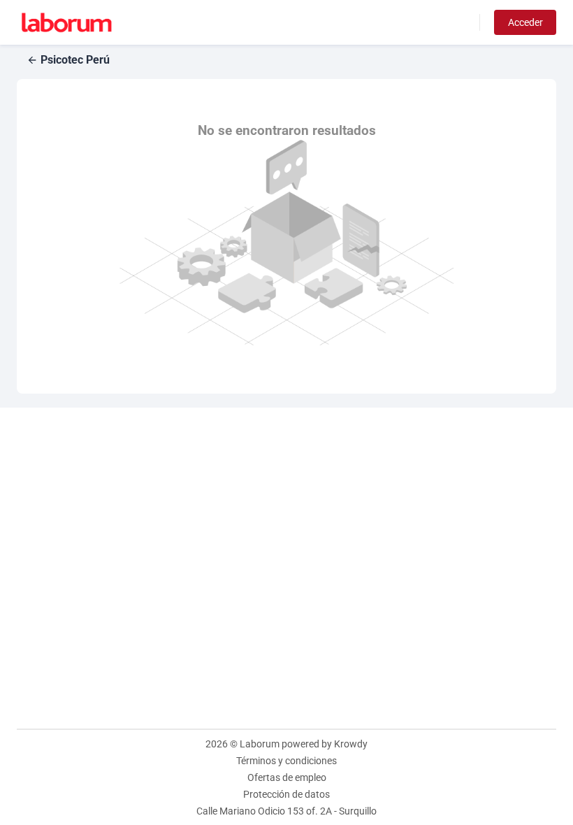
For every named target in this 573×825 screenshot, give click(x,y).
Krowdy (351, 743)
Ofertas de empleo (286, 777)
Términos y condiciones (286, 760)
